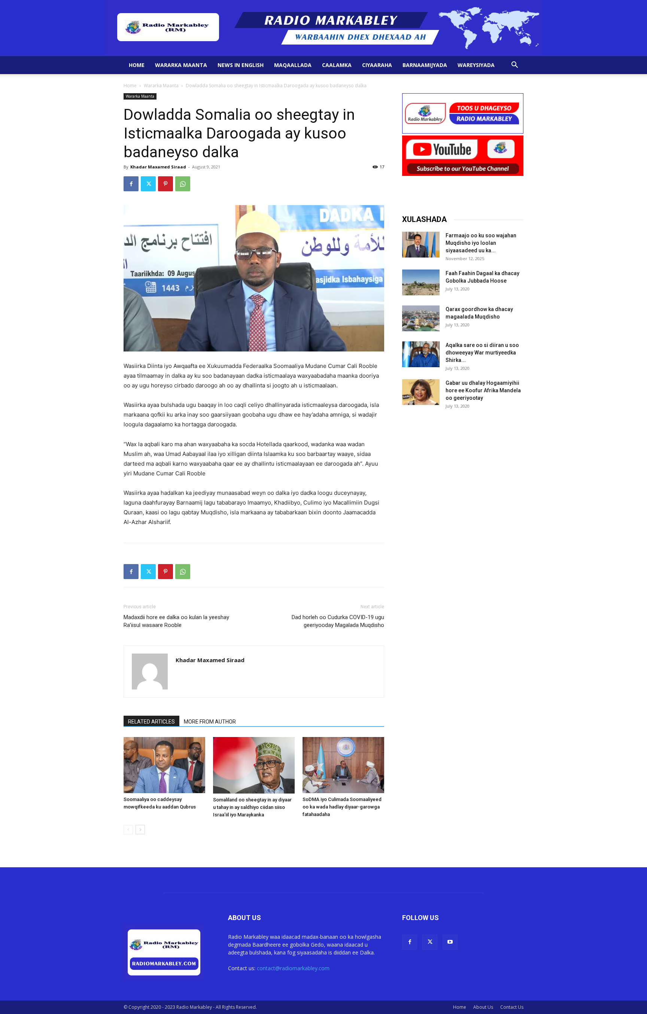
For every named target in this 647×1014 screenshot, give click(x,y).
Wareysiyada (476, 64)
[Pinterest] (165, 183)
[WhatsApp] (182, 183)
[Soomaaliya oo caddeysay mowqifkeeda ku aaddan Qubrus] (164, 765)
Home (137, 64)
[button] (514, 65)
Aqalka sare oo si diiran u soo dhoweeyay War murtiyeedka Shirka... (482, 352)
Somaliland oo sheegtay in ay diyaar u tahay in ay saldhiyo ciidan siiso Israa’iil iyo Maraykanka (252, 807)
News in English (241, 64)
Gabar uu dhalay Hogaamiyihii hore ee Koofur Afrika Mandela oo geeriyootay (483, 390)
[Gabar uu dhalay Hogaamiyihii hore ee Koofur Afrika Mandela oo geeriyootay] (421, 392)
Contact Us (511, 1007)
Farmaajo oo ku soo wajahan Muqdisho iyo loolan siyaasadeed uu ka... (481, 242)
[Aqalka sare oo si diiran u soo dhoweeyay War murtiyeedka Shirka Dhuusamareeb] (421, 354)
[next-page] (140, 829)
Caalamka (337, 64)
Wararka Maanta (181, 64)
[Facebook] (131, 183)
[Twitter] (148, 183)
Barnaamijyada (425, 64)
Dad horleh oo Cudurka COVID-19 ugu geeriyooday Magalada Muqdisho (338, 621)
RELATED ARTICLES (151, 722)
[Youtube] (450, 942)
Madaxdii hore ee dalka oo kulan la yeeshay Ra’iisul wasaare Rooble (176, 621)
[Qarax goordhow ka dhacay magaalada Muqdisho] (421, 318)
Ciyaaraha (377, 64)
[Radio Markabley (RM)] (324, 28)
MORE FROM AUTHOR (210, 722)
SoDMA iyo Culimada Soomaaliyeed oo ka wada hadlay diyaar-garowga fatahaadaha (342, 807)
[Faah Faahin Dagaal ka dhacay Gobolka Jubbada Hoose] (421, 282)
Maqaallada (293, 64)
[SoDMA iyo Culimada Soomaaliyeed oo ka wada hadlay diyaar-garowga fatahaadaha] (343, 765)
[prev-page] (128, 829)
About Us (483, 1007)
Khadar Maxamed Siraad (158, 167)
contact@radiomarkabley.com (293, 968)
